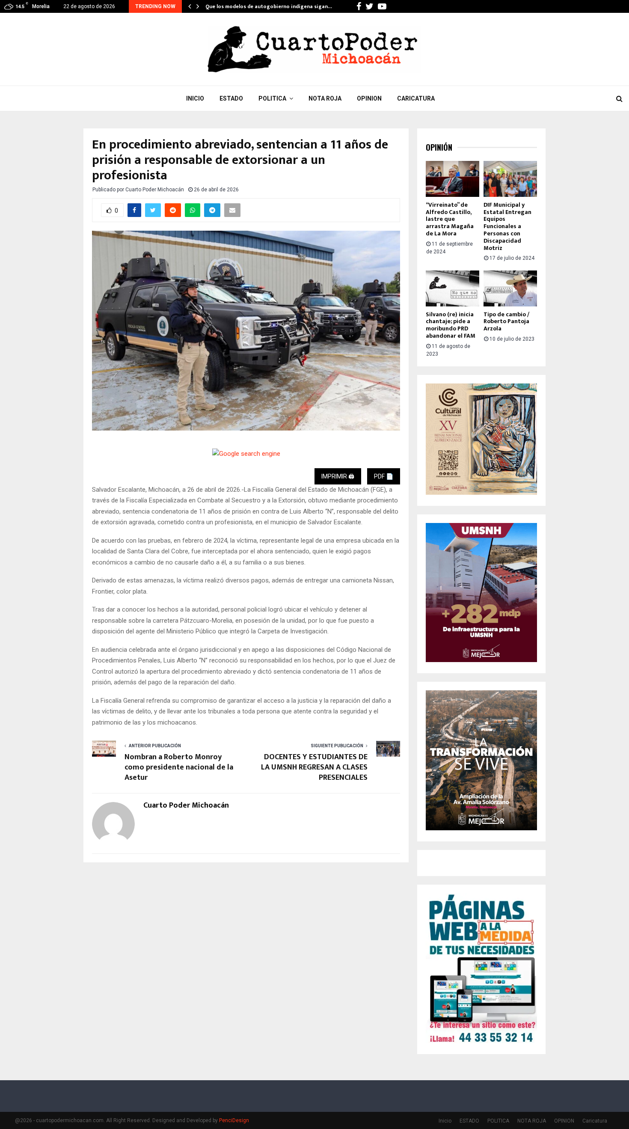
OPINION (369, 98)
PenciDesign (234, 1120)
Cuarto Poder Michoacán (154, 190)
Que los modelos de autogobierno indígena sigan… (268, 6)
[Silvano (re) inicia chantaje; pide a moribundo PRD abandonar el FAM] (452, 288)
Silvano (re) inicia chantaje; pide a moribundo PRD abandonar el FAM (450, 325)
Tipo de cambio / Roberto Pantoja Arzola (506, 321)
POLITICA (272, 98)
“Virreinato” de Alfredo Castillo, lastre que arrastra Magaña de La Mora (450, 219)
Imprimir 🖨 (337, 476)
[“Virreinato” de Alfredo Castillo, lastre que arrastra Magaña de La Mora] (452, 178)
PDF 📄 (383, 476)
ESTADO (231, 98)
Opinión (439, 147)
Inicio (195, 98)
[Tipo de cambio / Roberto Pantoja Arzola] (510, 288)
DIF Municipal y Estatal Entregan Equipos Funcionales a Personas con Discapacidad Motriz (507, 226)
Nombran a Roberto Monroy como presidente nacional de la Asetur (179, 767)
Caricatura (416, 98)
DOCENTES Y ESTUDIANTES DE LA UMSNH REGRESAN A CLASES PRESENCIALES (314, 767)
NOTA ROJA (325, 98)
